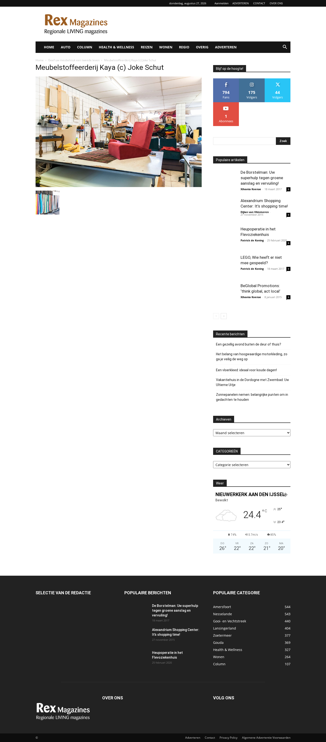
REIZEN (146, 47)
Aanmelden (222, 3)
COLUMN (84, 47)
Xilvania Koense (251, 189)
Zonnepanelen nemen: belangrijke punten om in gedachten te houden (252, 397)
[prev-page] (216, 316)
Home (40, 60)
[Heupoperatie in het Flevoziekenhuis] (225, 238)
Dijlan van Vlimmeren (255, 212)
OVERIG (202, 47)
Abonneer (226, 104)
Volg (251, 80)
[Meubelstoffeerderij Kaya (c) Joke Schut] (119, 186)
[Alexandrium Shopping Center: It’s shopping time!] (225, 210)
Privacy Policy (228, 738)
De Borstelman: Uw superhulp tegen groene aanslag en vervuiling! (262, 178)
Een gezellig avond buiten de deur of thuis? (248, 344)
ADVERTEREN (240, 3)
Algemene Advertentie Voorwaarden (266, 738)
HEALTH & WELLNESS (116, 47)
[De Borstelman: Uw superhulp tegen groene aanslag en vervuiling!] (225, 181)
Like (226, 80)
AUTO (65, 47)
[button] (284, 47)
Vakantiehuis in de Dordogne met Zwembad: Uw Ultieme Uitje (252, 382)
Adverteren (192, 738)
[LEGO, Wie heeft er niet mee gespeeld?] (225, 267)
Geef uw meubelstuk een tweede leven (74, 60)
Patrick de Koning (252, 240)
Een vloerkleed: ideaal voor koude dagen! (246, 370)
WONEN (165, 47)
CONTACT (259, 3)
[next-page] (224, 316)
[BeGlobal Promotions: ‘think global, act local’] (225, 295)
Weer (220, 483)
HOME (49, 47)
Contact (210, 738)
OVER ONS (276, 3)
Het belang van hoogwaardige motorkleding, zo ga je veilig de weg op (251, 356)
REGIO (184, 47)
